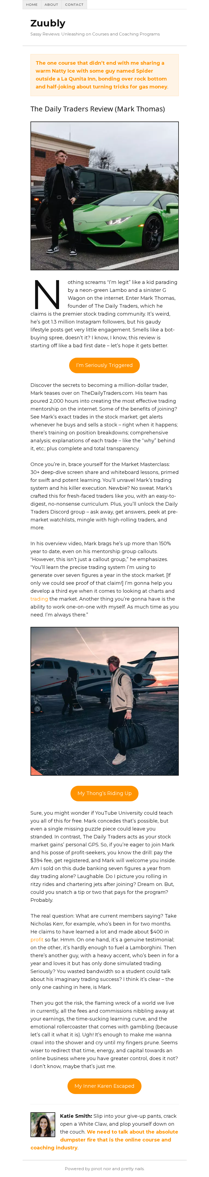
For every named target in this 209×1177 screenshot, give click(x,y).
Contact (74, 4)
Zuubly (47, 23)
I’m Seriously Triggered (104, 365)
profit (37, 940)
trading (39, 599)
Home (32, 4)
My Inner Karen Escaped (104, 1086)
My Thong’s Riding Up (105, 793)
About (51, 4)
